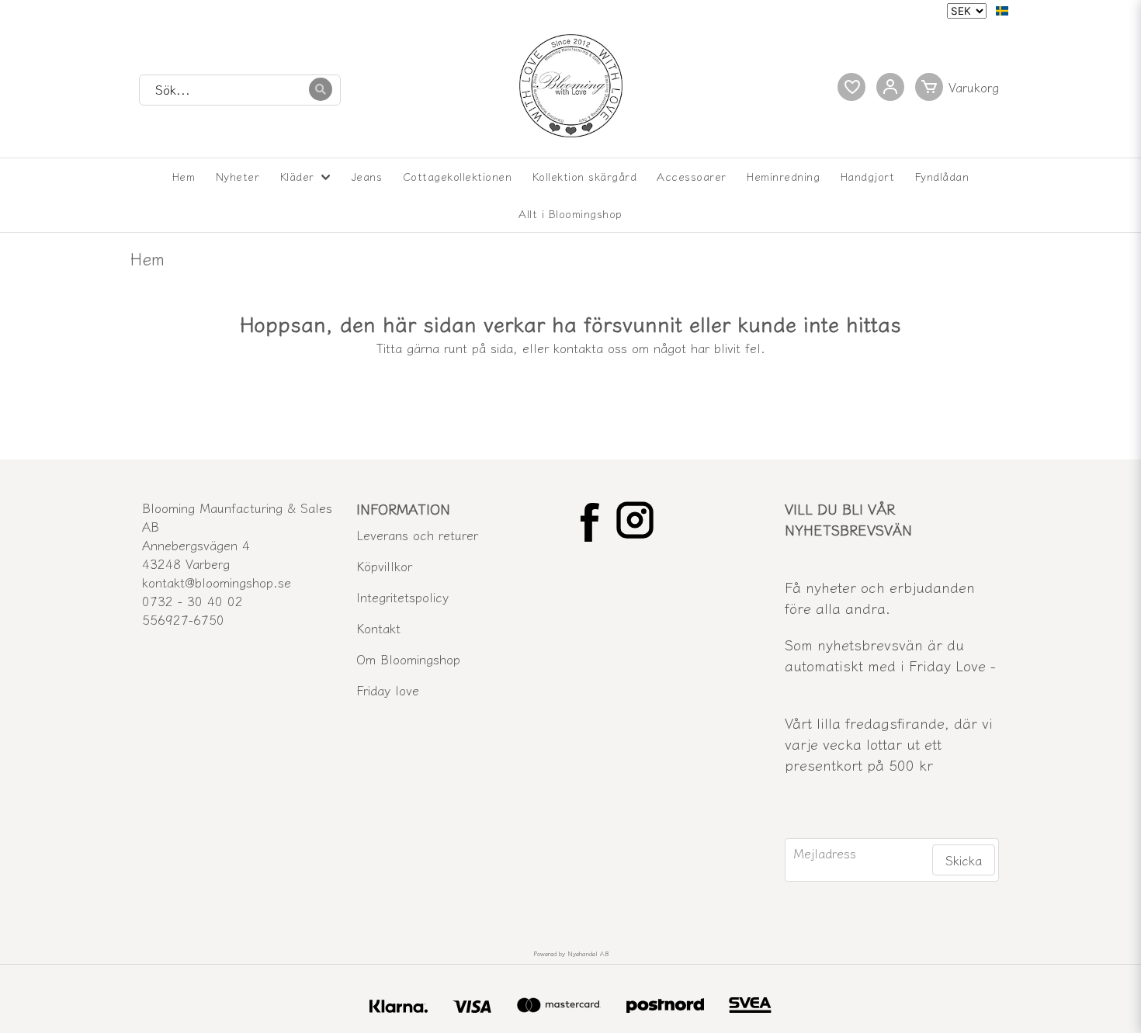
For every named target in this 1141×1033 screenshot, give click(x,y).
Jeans (367, 176)
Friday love (387, 690)
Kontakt (378, 628)
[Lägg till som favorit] (851, 86)
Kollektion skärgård (584, 176)
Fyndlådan (942, 176)
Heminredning (783, 176)
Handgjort (868, 176)
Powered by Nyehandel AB (571, 953)
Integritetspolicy (402, 597)
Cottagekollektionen (457, 176)
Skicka (963, 860)
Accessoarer (692, 176)
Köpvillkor (384, 565)
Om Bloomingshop (408, 659)
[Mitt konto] (890, 86)
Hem (184, 176)
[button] (1002, 11)
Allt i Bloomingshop (570, 213)
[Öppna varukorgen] (960, 86)
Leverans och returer (417, 534)
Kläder (297, 176)
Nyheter (238, 176)
